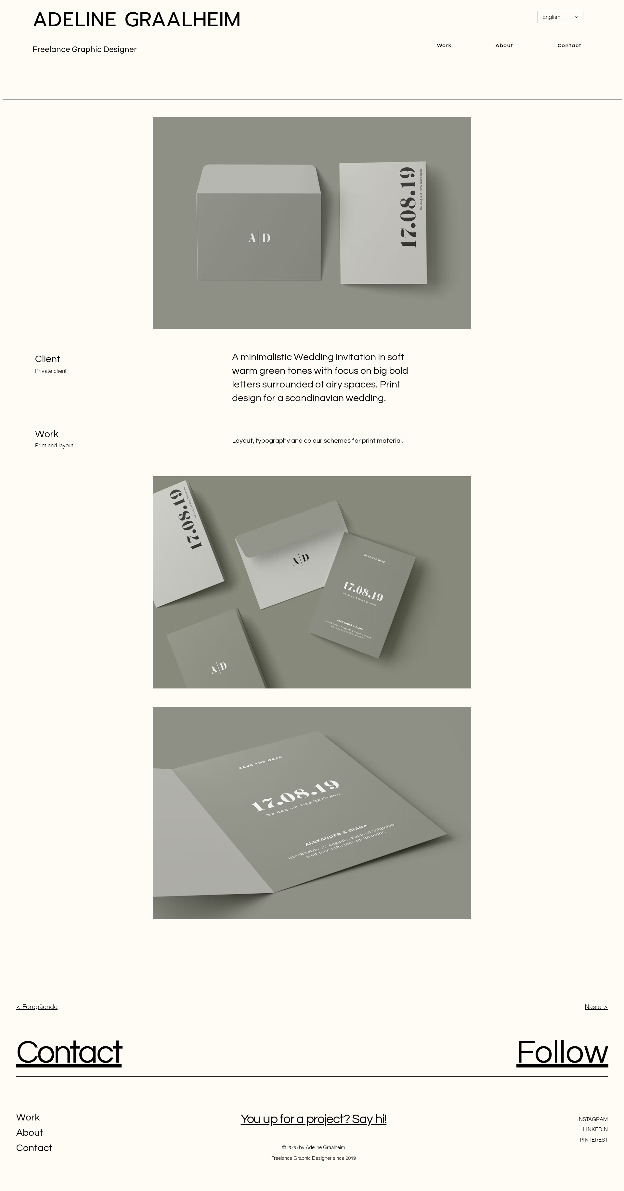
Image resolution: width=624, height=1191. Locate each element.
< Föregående (37, 1006)
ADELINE (74, 19)
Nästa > (596, 1006)
